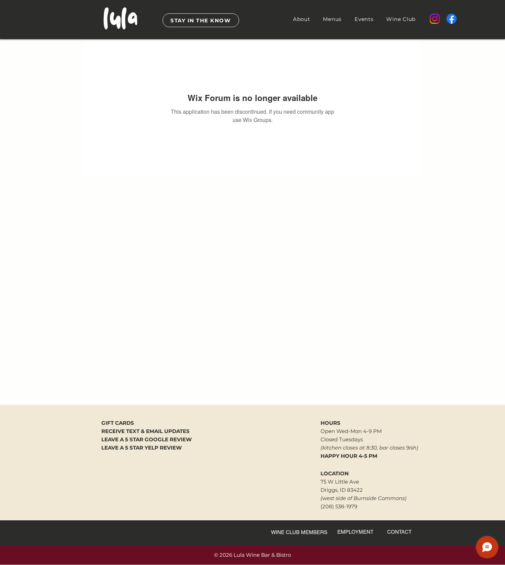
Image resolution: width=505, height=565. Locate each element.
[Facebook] (451, 18)
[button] (301, 19)
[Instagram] (434, 18)
